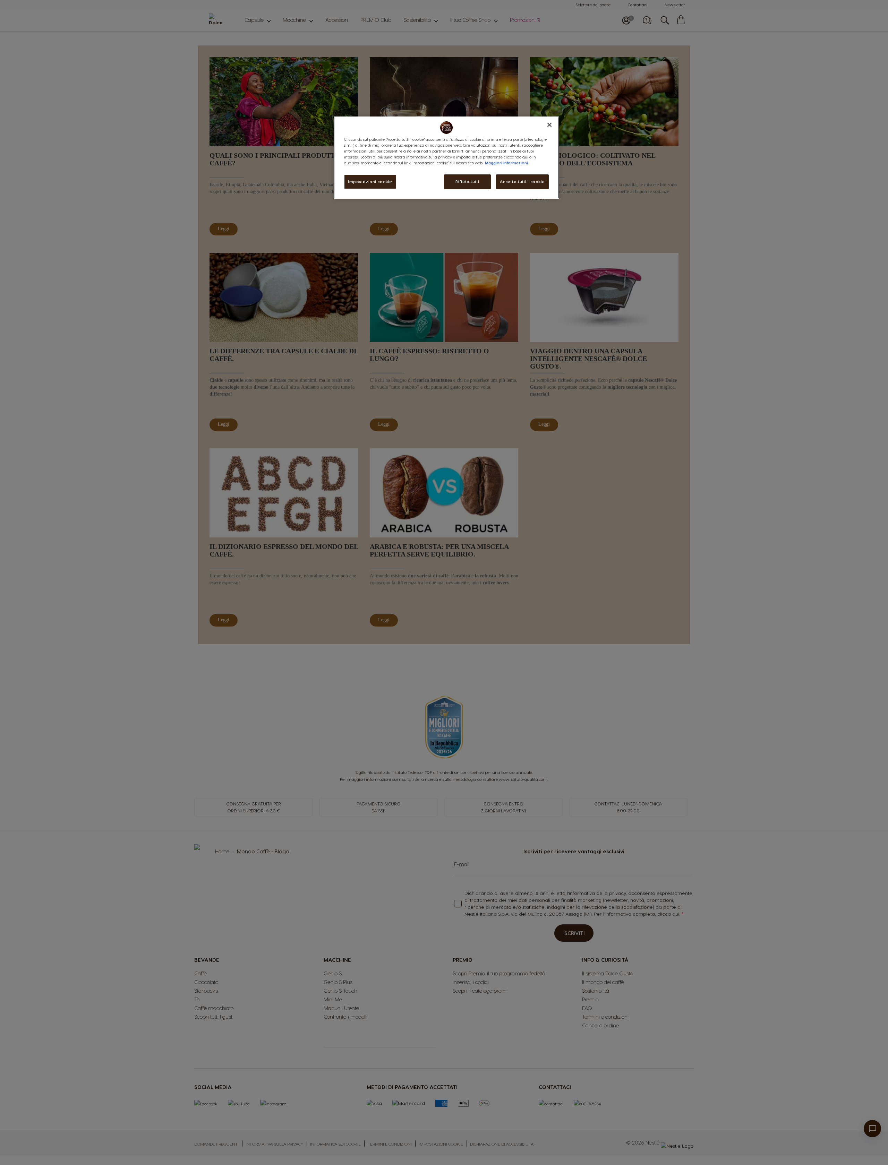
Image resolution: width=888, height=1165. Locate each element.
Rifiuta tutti (467, 181)
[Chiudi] (549, 124)
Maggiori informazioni (506, 163)
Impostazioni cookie (370, 181)
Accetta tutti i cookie (522, 181)
